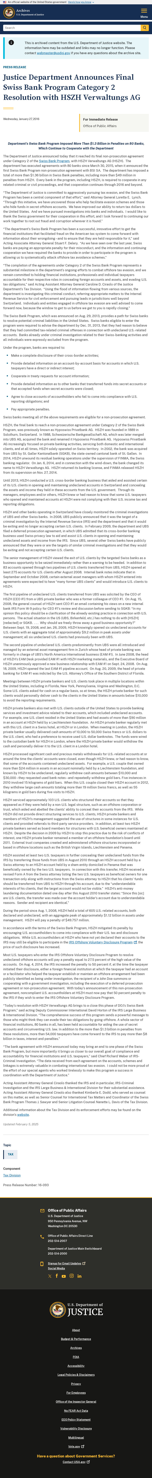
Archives (76, 1347)
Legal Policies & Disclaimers (76, 1374)
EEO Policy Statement (76, 1419)
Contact (74, 1462)
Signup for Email (64, 1263)
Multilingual (76, 1437)
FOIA (76, 1357)
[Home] (24, 17)
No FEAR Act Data (76, 1410)
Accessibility (76, 1365)
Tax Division (12, 1175)
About (76, 1330)
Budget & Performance (76, 1339)
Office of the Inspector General (76, 1401)
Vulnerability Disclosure (76, 1428)
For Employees (76, 1392)
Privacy (76, 1383)
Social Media (56, 1268)
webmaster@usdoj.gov (53, 53)
